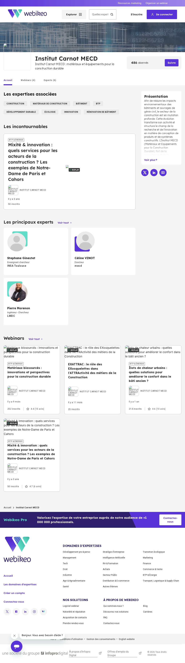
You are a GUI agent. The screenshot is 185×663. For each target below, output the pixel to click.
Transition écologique (154, 552)
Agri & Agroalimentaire (74, 581)
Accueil (7, 507)
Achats (106, 569)
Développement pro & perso (76, 552)
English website (127, 639)
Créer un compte (14, 593)
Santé (66, 586)
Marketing (148, 557)
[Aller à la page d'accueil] (30, 14)
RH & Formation (110, 563)
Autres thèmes (110, 586)
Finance (147, 563)
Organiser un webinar (157, 3)
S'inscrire (136, 14)
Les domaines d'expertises (20, 584)
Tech (65, 563)
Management (69, 557)
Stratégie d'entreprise (113, 552)
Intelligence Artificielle (114, 557)
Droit (65, 569)
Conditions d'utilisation (71, 639)
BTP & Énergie (150, 575)
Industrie (67, 575)
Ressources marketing (129, 3)
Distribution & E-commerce (116, 581)
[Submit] (112, 14)
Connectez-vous (14, 601)
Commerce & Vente (152, 569)
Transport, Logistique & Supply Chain (161, 581)
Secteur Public (110, 575)
